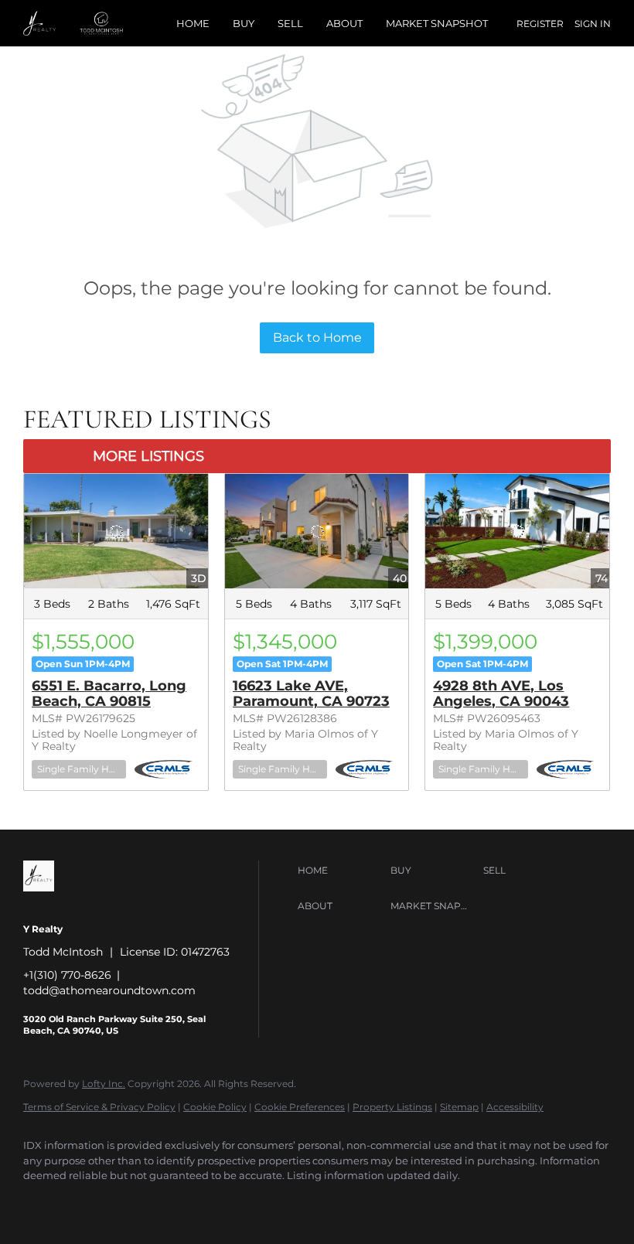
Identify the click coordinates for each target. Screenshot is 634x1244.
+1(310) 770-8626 (67, 975)
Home (193, 23)
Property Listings (392, 1107)
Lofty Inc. (103, 1083)
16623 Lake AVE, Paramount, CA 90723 (311, 693)
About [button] (344, 23)
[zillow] (131, 1202)
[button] (340, 871)
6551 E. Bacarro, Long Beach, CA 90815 (109, 693)
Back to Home (317, 337)
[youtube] (266, 1202)
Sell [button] (290, 23)
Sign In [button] (592, 23)
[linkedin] (86, 1202)
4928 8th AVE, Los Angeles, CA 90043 (501, 693)
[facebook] (41, 1202)
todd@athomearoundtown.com (109, 990)
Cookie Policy (215, 1107)
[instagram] (221, 1202)
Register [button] (540, 23)
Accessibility (515, 1107)
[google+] (310, 1202)
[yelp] (176, 1202)
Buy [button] (243, 23)
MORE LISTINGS (148, 456)
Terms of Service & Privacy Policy (99, 1107)
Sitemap (459, 1107)
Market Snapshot (437, 23)
